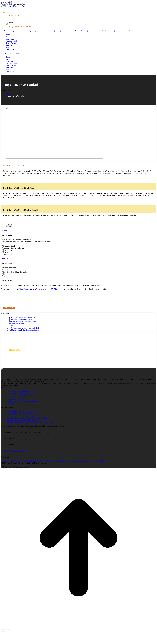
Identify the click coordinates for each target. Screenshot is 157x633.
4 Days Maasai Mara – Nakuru (17, 326)
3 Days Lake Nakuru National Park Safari (21, 322)
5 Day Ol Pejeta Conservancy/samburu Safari (22, 328)
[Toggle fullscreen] (6, 629)
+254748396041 (56, 289)
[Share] (4, 629)
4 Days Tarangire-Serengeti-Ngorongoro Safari (23, 416)
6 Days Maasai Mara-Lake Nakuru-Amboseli (22, 330)
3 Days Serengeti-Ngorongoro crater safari (21, 414)
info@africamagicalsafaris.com (31, 289)
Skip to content (6, 2)
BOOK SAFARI (9, 308)
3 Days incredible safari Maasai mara (19, 320)
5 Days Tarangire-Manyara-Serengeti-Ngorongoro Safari (26, 418)
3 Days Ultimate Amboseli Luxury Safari (20, 318)
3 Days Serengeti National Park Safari (19, 412)
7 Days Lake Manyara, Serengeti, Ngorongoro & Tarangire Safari (29, 422)
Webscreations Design (21, 467)
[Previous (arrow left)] (2, 631)
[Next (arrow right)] (4, 631)
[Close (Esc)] (2, 629)
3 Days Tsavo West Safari (15, 324)
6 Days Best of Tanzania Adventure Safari (21, 420)
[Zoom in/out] (9, 629)
